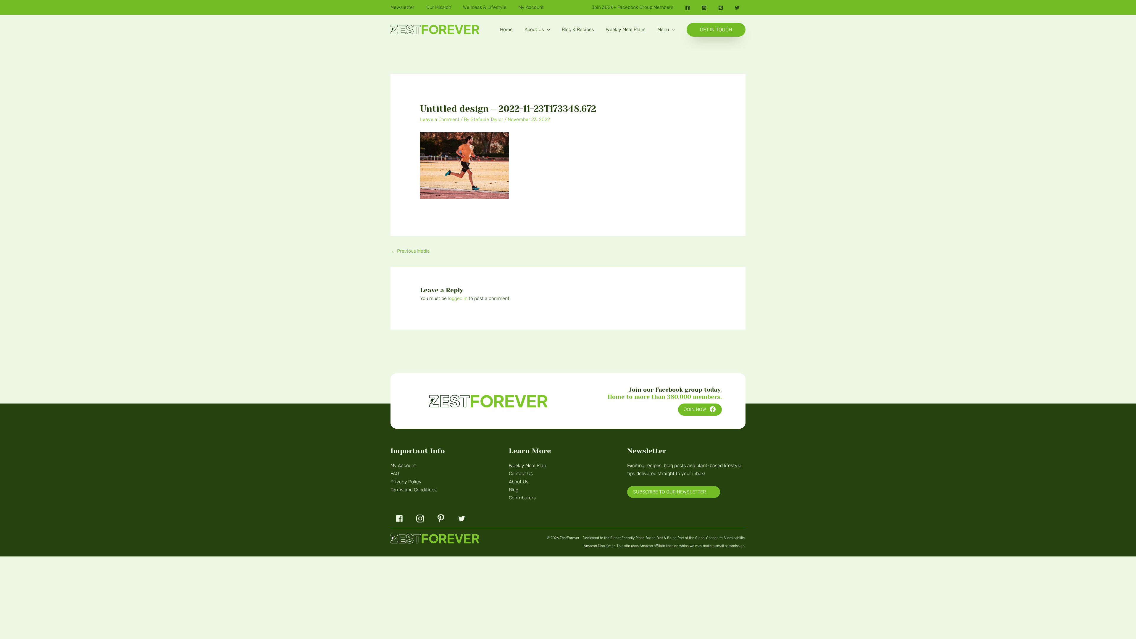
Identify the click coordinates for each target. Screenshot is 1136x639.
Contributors (522, 498)
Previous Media (410, 251)
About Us (518, 482)
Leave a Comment (439, 119)
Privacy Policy (406, 482)
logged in (457, 298)
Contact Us (521, 473)
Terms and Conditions (413, 490)
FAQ (394, 473)
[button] (547, 29)
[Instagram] (704, 7)
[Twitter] (737, 7)
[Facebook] (687, 7)
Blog (513, 490)
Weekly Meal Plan (527, 465)
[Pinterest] (720, 7)
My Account (403, 465)
